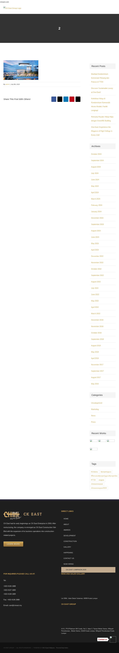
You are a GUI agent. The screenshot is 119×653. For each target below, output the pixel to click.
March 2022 (95, 314)
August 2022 (96, 282)
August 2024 (96, 167)
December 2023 (97, 218)
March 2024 (95, 199)
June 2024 (95, 180)
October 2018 (96, 333)
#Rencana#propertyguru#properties (104, 476)
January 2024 (96, 212)
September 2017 (97, 371)
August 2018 (96, 345)
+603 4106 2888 (13, 600)
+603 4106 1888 (9, 586)
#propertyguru (106, 472)
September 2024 (97, 160)
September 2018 (97, 339)
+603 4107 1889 (9, 590)
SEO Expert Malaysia (48, 647)
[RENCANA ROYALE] (111, 442)
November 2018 (97, 326)
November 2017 (97, 365)
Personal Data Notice (62, 647)
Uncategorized (96, 403)
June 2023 (95, 237)
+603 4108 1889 (9, 594)
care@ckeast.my (15, 605)
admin (7, 84)
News (93, 416)
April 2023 (95, 250)
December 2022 (97, 256)
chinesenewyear (97, 484)
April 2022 (95, 307)
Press (93, 422)
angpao (101, 480)
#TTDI (93, 480)
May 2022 (95, 301)
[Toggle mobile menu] (115, 10)
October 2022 (96, 269)
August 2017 (96, 377)
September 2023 (97, 224)
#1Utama (94, 472)
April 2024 (95, 192)
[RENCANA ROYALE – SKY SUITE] (94, 452)
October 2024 (96, 154)
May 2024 (95, 186)
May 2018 (95, 352)
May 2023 (95, 243)
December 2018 (97, 320)
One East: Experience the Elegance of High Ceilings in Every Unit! (101, 131)
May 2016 (95, 384)
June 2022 (95, 294)
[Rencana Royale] (94, 443)
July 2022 (94, 288)
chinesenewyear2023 (99, 488)
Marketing (95, 409)
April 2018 (95, 358)
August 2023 (96, 231)
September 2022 (97, 275)
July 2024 (94, 173)
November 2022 (97, 263)
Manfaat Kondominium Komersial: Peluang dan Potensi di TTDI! (100, 78)
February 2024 (96, 205)
